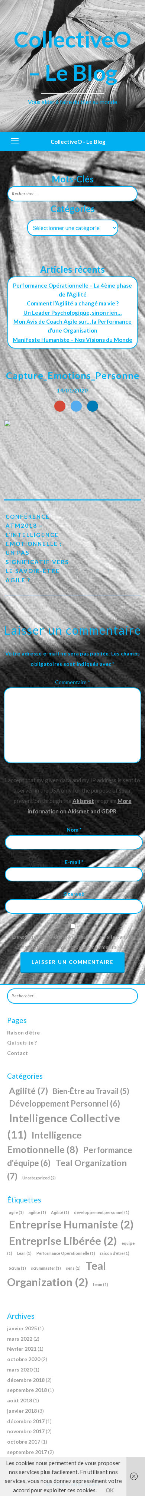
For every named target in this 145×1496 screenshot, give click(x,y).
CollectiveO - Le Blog (78, 141)
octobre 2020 (23, 1359)
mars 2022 (19, 1338)
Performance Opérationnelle (65, 1253)
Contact (17, 1053)
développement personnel (101, 1212)
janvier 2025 (22, 1328)
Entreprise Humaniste (71, 1224)
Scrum (17, 1268)
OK (110, 1490)
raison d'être (114, 1253)
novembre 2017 (26, 1431)
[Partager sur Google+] (59, 406)
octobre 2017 (23, 1441)
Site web (73, 894)
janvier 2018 (22, 1411)
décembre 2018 (26, 1380)
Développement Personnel (64, 1103)
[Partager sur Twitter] (76, 406)
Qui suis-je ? (22, 1042)
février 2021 (21, 1349)
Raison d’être (23, 1032)
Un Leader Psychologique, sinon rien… (72, 312)
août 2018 (19, 1400)
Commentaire (72, 682)
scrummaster (46, 1268)
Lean (24, 1253)
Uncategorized (39, 1177)
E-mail (74, 862)
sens (73, 1268)
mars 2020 (19, 1369)
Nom (74, 829)
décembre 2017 (26, 1421)
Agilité (28, 1090)
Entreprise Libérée (63, 1240)
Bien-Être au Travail (91, 1091)
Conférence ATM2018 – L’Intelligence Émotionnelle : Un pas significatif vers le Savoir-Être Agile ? (37, 548)
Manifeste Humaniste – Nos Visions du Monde (72, 339)
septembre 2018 (27, 1390)
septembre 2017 (27, 1452)
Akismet (83, 800)
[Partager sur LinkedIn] (92, 406)
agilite (37, 1212)
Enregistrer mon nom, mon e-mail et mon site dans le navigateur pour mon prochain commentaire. (72, 941)
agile (16, 1212)
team (100, 1284)
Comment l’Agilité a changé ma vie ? (73, 303)
